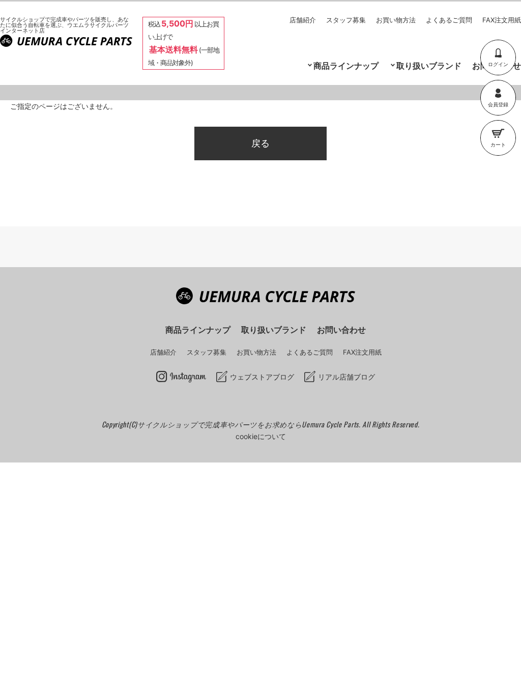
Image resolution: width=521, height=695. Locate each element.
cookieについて (261, 436)
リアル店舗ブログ (346, 376)
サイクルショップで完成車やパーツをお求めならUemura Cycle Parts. (249, 424)
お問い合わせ (341, 330)
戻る (260, 143)
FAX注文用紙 (501, 20)
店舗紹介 (303, 20)
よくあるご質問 (449, 20)
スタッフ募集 (346, 20)
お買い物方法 (396, 20)
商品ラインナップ (197, 330)
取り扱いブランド (428, 66)
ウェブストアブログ (262, 376)
